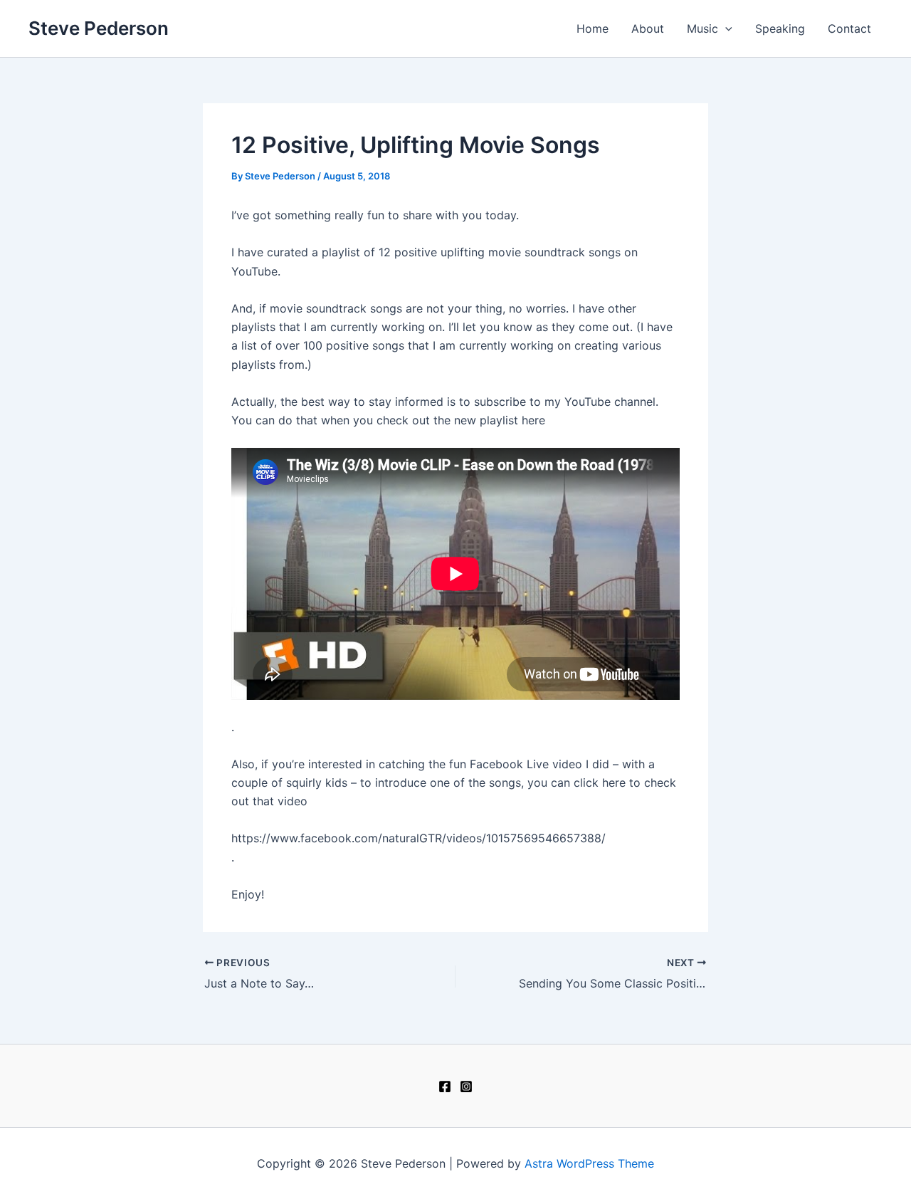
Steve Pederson (98, 28)
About (647, 28)
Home (592, 28)
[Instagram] (466, 1086)
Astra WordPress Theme (589, 1163)
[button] (725, 28)
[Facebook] (444, 1086)
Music (702, 28)
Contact (849, 28)
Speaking (780, 28)
